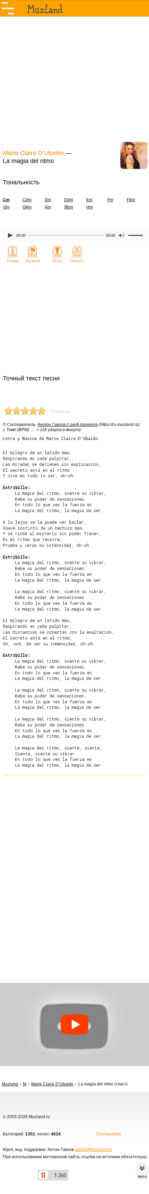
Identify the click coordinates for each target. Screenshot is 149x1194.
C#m (27, 199)
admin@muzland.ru (93, 1149)
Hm (89, 207)
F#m (131, 199)
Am (48, 207)
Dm (48, 199)
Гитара (13, 261)
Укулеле (32, 261)
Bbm (68, 207)
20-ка (57, 261)
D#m (68, 199)
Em (89, 199)
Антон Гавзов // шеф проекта (67, 424)
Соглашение (108, 1134)
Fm (110, 199)
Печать (77, 261)
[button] (74, 1024)
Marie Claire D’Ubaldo (33, 153)
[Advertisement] (74, 82)
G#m (27, 207)
